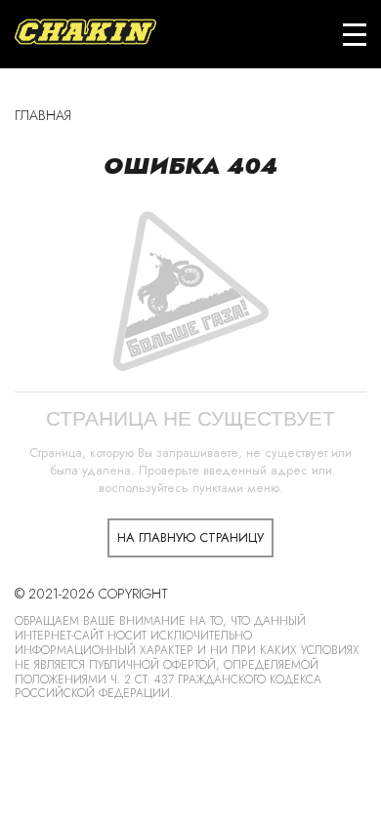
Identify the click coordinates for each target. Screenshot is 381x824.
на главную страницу (190, 537)
